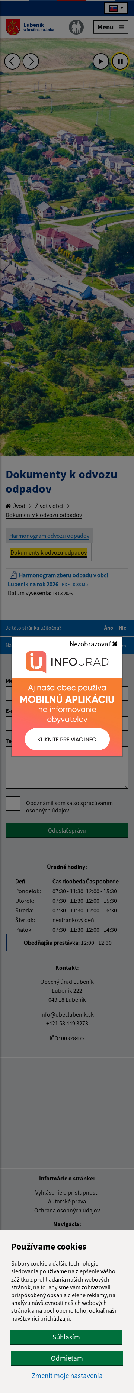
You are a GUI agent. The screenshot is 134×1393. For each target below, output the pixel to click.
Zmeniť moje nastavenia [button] (67, 1375)
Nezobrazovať (91, 643)
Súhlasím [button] (66, 1336)
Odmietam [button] (67, 1358)
